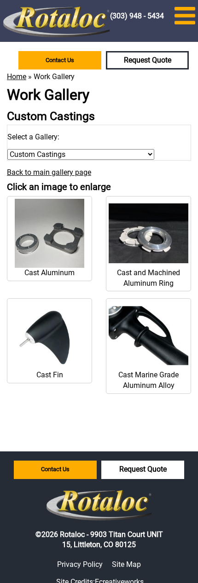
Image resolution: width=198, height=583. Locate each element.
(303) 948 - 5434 (137, 16)
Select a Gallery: (33, 137)
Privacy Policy (80, 564)
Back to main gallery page (49, 172)
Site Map (126, 564)
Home (16, 76)
